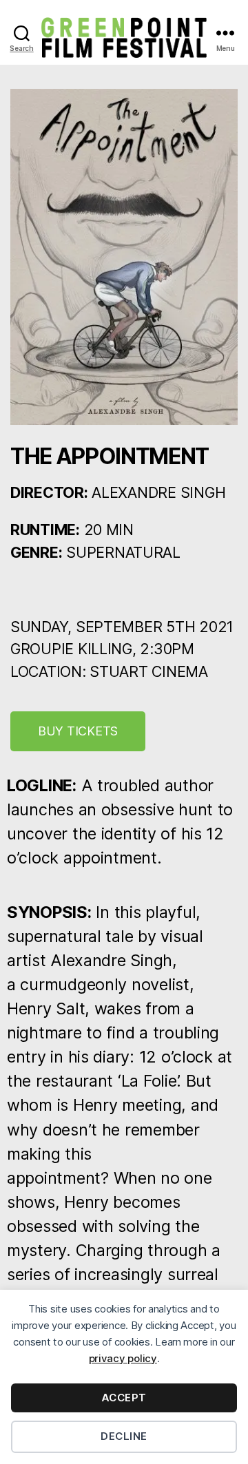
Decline (124, 1436)
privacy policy (123, 1358)
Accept (124, 1397)
